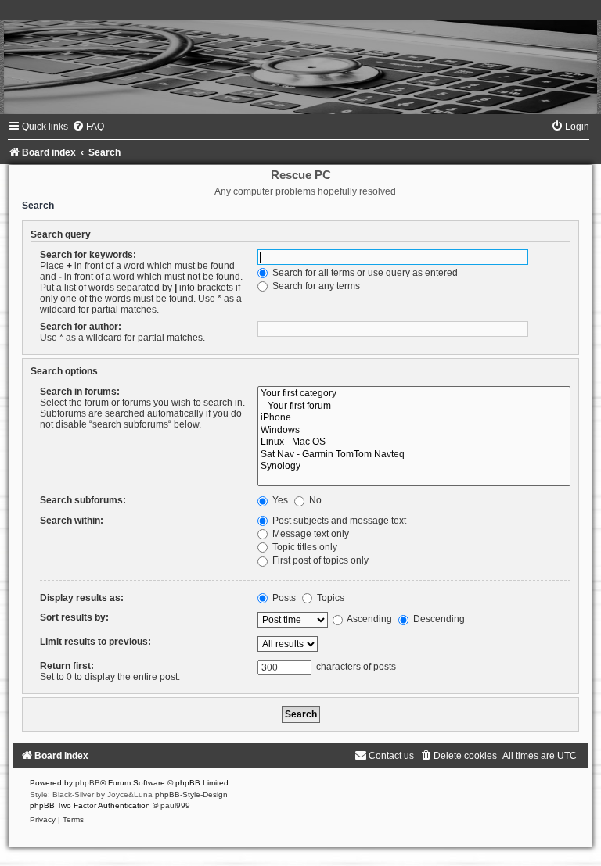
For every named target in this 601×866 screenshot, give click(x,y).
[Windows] (414, 430)
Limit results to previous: (95, 641)
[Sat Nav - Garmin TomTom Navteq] (414, 455)
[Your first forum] (414, 406)
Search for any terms (315, 286)
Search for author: (80, 326)
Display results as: (82, 597)
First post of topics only (319, 560)
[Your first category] (414, 394)
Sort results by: (74, 617)
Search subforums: (83, 500)
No (314, 500)
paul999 (175, 805)
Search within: (71, 520)
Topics (329, 597)
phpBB (87, 782)
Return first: (67, 665)
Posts (283, 597)
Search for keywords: (88, 254)
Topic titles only (303, 547)
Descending (438, 619)
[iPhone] (414, 418)
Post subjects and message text (338, 520)
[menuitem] (88, 126)
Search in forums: (80, 391)
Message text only (309, 533)
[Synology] (414, 466)
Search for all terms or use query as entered (364, 272)
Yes (279, 500)
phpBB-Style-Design (191, 794)
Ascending (368, 619)
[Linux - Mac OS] (414, 442)
